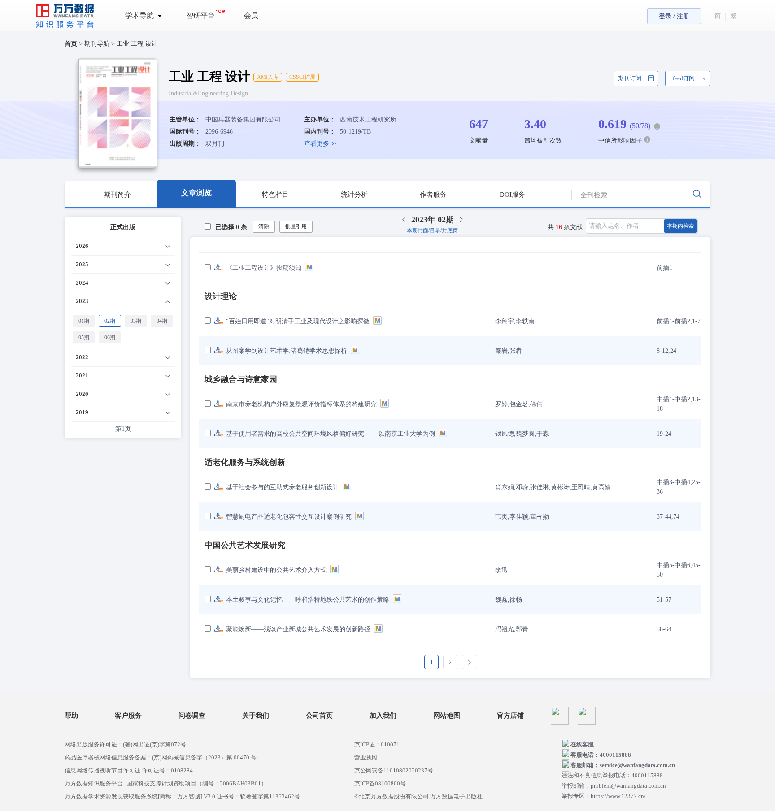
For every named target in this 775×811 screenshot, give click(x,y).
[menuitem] (148, 15)
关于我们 (255, 715)
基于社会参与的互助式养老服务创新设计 (282, 487)
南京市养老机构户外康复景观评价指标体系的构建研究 (301, 404)
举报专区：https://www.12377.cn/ (604, 796)
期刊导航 (97, 43)
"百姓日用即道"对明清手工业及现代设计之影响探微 (298, 321)
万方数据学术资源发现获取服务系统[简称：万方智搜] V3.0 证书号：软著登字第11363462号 (182, 796)
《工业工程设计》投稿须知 (263, 268)
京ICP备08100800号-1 (382, 783)
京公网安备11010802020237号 (393, 770)
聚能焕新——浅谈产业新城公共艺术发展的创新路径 (298, 629)
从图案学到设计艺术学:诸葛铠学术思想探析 (286, 350)
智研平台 (200, 15)
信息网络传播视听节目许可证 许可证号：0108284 (129, 770)
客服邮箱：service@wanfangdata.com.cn (622, 765)
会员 (251, 15)
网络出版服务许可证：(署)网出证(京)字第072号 (125, 744)
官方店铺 (510, 715)
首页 (71, 43)
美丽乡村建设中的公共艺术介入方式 (276, 570)
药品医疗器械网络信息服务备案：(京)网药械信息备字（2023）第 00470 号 (161, 757)
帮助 (71, 715)
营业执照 (366, 757)
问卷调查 (192, 715)
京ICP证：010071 (377, 744)
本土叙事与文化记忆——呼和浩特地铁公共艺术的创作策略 (307, 599)
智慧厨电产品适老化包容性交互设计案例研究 (289, 516)
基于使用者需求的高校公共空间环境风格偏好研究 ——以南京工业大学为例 (330, 433)
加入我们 (383, 715)
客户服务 (128, 715)
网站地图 (446, 715)
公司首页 (319, 715)
